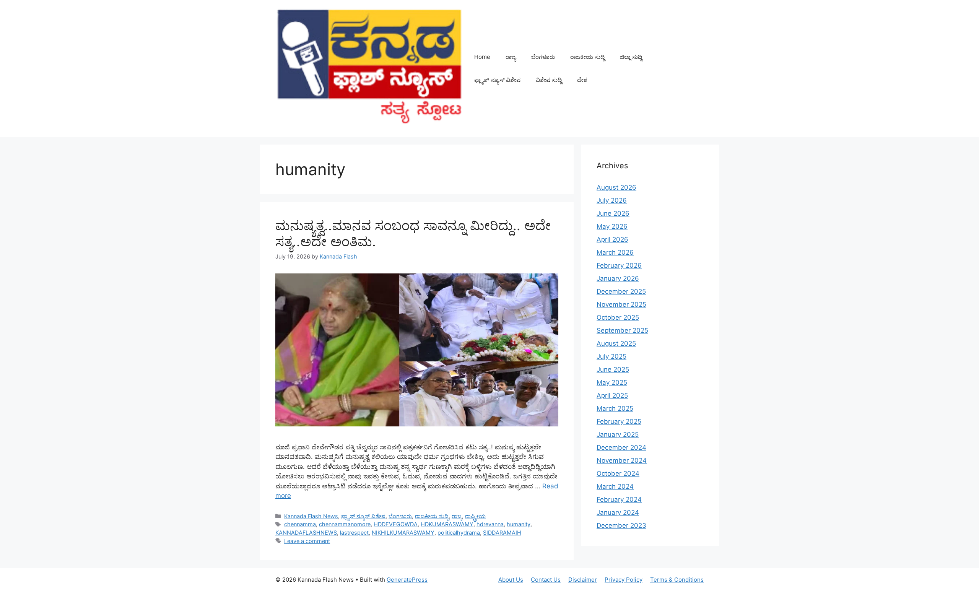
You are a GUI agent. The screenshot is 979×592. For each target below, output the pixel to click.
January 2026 (618, 278)
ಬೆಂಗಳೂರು (543, 56)
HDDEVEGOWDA (396, 524)
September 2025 (622, 330)
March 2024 (615, 486)
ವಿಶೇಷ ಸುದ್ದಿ (549, 79)
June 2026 (613, 213)
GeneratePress (407, 579)
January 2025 (618, 434)
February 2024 (619, 499)
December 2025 (621, 291)
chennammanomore (345, 524)
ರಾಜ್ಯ (511, 56)
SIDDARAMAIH (502, 532)
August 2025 (616, 343)
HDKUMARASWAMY (447, 524)
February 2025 (619, 421)
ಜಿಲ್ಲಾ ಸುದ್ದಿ (631, 56)
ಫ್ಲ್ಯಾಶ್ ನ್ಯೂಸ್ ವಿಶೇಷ (497, 79)
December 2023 (621, 525)
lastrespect (354, 532)
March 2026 (615, 252)
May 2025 (612, 382)
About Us (510, 579)
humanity (518, 524)
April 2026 (612, 239)
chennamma (300, 524)
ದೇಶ (582, 79)
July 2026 (612, 200)
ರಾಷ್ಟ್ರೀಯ (475, 516)
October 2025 (618, 317)
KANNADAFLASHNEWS (306, 532)
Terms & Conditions (677, 579)
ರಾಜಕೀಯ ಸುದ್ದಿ (587, 56)
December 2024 (621, 447)
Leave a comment (307, 541)
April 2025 (612, 395)
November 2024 (622, 460)
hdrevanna (490, 524)
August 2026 (616, 187)
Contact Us (546, 579)
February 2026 (619, 265)
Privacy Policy (623, 579)
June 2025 (613, 369)
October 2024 (618, 473)
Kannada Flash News (311, 516)
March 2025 (615, 408)
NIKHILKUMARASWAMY (403, 532)
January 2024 (618, 512)
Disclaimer (582, 579)
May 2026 (612, 226)
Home (482, 56)
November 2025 (621, 304)
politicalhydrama (458, 532)
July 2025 (611, 356)
